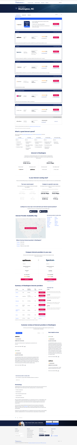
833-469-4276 (57, 97)
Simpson (48, 221)
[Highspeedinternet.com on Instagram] (54, 436)
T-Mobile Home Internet (20, 90)
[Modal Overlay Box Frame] (38, 423)
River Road (48, 218)
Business (47, 2)
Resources (42, 2)
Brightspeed (18, 61)
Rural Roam (18, 117)
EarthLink (17, 76)
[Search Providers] (23, 433)
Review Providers (37, 2)
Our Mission (52, 431)
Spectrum (17, 46)
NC (17, 417)
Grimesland (48, 219)
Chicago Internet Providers (30, 431)
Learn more (56, 121)
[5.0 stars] (20, 338)
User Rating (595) (44, 96)
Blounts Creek (49, 222)
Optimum (17, 292)
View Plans (55, 37)
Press (51, 434)
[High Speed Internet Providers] (20, 2)
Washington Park (49, 217)
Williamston (56, 222)
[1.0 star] (15, 338)
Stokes (48, 225)
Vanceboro (56, 218)
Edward (56, 217)
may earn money (17, 0)
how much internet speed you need (27, 134)
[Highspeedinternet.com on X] (52, 436)
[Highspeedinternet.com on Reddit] (55, 436)
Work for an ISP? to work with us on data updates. (22, 128)
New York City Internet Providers (30, 434)
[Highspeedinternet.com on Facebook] (51, 436)
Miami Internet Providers (29, 435)
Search (60, 2)
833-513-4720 (57, 53)
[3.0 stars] (18, 338)
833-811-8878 (57, 82)
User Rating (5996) (44, 53)
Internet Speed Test (41, 430)
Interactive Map (31, 228)
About (51, 430)
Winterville (56, 221)
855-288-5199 (57, 111)
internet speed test (38, 134)
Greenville (48, 226)
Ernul (55, 219)
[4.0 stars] (19, 338)
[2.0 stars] (16, 338)
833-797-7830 (57, 25)
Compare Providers (30, 2)
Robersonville (57, 225)
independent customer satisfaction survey (34, 126)
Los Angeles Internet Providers (30, 430)
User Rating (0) (44, 122)
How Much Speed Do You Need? (42, 431)
